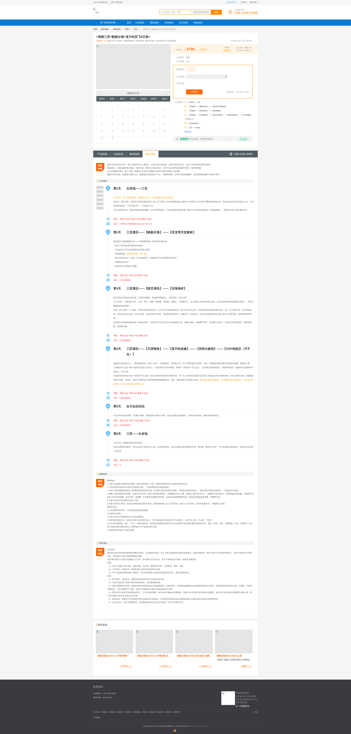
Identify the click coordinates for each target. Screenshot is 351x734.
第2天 (99, 191)
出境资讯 (176, 712)
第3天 (99, 196)
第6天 (99, 208)
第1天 (99, 187)
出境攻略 (144, 712)
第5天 (99, 204)
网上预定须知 (247, 41)
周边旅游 (197, 22)
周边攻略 (160, 712)
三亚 (135, 29)
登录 (112, 2)
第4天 (99, 200)
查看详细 (187, 132)
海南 (127, 29)
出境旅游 (139, 22)
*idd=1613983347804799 (201, 12)
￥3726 (191, 69)
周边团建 (136, 712)
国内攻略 (152, 712)
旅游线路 (105, 29)
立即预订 (194, 92)
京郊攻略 (168, 712)
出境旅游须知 (236, 41)
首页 (129, 22)
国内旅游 (154, 22)
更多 (256, 712)
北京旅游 (183, 22)
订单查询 (243, 2)
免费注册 (119, 2)
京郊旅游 (168, 22)
